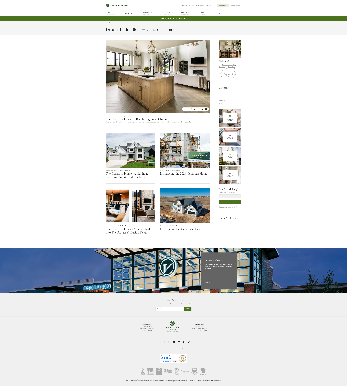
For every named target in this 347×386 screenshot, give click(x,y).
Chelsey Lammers (125, 170)
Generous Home (109, 116)
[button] (191, 109)
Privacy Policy (189, 348)
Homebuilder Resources (147, 13)
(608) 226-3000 (147, 326)
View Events (230, 224)
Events (221, 95)
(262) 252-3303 (199, 326)
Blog (220, 13)
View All (221, 92)
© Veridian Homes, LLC (149, 348)
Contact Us (184, 5)
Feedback (174, 348)
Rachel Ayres (231, 67)
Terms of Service (199, 348)
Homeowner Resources (185, 13)
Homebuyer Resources (166, 13)
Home (107, 23)
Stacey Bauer (125, 116)
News (220, 104)
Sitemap (181, 348)
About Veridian (202, 13)
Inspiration (128, 13)
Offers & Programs (200, 5)
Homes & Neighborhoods (111, 13)
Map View (191, 5)
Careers (167, 348)
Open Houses (209, 5)
